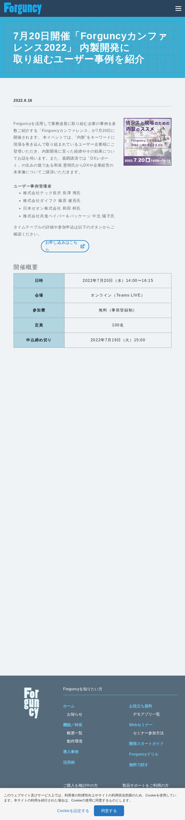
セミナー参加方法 (148, 733)
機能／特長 (72, 725)
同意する (109, 811)
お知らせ (74, 714)
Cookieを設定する (73, 811)
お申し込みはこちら (61, 246)
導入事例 (71, 752)
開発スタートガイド (146, 744)
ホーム (69, 706)
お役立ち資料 (140, 706)
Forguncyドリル (144, 754)
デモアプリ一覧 (146, 714)
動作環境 (74, 741)
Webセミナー (141, 725)
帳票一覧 (74, 733)
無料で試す (138, 765)
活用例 (69, 762)
